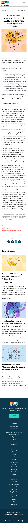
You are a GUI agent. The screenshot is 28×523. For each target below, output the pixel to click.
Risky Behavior (14, 492)
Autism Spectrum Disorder (14, 466)
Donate (14, 416)
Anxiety (14, 464)
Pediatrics (14, 501)
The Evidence (14, 428)
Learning (14, 499)
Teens (14, 454)
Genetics (14, 496)
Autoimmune (14, 469)
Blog (14, 421)
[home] (5, 3)
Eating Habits (14, 481)
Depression (14, 472)
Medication (14, 442)
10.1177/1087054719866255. (7, 219)
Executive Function (14, 484)
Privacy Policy (14, 517)
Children (14, 451)
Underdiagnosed (14, 447)
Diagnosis (14, 437)
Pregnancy (14, 504)
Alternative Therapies (14, 434)
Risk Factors (14, 444)
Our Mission (14, 423)
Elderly (14, 459)
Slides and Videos (14, 426)
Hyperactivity (14, 486)
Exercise (14, 439)
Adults (14, 456)
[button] (24, 3)
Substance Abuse (14, 477)
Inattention (14, 489)
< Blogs (3, 10)
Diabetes (14, 474)
